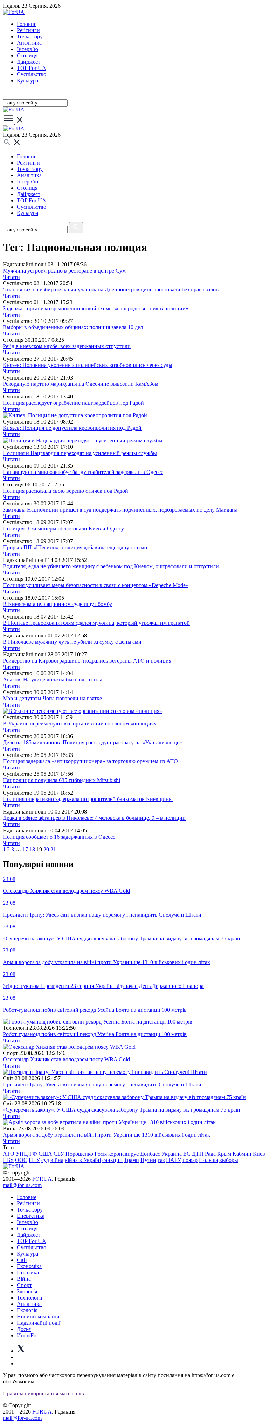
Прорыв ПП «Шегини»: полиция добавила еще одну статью (75, 547)
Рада (210, 1154)
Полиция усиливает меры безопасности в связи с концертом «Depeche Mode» (95, 585)
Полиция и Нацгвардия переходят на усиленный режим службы (80, 453)
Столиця (27, 55)
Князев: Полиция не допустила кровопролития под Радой (72, 428)
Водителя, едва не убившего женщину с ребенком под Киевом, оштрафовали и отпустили (111, 566)
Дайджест (28, 62)
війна (56, 1160)
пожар (190, 1160)
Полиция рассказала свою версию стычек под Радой (65, 491)
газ (161, 1160)
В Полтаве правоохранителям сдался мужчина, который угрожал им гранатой (96, 623)
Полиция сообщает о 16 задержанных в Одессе (59, 837)
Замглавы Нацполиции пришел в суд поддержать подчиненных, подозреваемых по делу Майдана (120, 510)
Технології (29, 1298)
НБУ (8, 1160)
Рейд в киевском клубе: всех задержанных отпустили (67, 346)
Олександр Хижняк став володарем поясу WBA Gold (66, 1059)
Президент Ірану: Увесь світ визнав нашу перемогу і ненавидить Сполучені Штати (102, 1084)
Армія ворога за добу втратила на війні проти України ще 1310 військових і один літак (106, 1135)
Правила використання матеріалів (43, 1393)
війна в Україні (83, 1160)
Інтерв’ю (27, 49)
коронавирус (123, 1154)
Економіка (29, 1266)
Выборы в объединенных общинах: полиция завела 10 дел (73, 327)
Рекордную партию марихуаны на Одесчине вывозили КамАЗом (80, 384)
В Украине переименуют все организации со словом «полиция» (80, 724)
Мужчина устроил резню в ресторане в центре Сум (64, 271)
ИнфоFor (27, 1335)
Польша (208, 1160)
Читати (11, 277)
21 (53, 849)
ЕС (187, 1154)
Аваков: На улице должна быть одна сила (52, 679)
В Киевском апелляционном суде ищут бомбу (57, 604)
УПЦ (22, 1154)
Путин (148, 1160)
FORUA (42, 1179)
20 (46, 849)
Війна (24, 1279)
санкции (112, 1160)
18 (32, 849)
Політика (28, 1272)
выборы (228, 1160)
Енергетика (30, 1216)
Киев (259, 1154)
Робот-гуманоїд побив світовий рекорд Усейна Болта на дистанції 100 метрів (95, 1034)
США (45, 1154)
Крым (224, 1154)
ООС (21, 1160)
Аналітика (29, 43)
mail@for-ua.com (22, 1185)
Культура (27, 81)
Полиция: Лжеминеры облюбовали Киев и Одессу (63, 529)
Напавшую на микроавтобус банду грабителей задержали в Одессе (83, 472)
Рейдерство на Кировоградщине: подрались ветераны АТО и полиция (87, 661)
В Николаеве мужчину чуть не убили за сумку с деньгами (72, 642)
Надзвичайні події (38, 1323)
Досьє (24, 1329)
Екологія (27, 1310)
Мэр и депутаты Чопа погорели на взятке (52, 698)
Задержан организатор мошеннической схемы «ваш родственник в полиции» (95, 308)
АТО (8, 1154)
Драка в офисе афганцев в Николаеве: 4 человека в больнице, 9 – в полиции (94, 818)
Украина (171, 1154)
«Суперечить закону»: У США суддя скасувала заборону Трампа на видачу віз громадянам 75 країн (121, 1110)
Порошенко (79, 1154)
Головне (26, 24)
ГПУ (34, 1160)
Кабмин (242, 1154)
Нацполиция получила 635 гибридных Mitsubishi (61, 780)
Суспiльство (31, 74)
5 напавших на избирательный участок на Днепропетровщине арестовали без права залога (112, 289)
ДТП (198, 1154)
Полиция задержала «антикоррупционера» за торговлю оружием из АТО (90, 761)
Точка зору (30, 36)
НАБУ (173, 1160)
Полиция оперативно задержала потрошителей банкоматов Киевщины (88, 799)
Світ (22, 1260)
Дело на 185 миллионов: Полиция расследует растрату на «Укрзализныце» (92, 742)
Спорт (24, 1285)
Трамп (131, 1160)
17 (25, 849)
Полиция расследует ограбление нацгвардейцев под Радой (73, 403)
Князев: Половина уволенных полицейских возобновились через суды (87, 365)
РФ (33, 1154)
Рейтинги (28, 30)
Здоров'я (27, 1291)
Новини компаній (38, 1317)
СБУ (59, 1154)
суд (45, 1160)
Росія (101, 1154)
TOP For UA (31, 68)
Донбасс (150, 1154)
